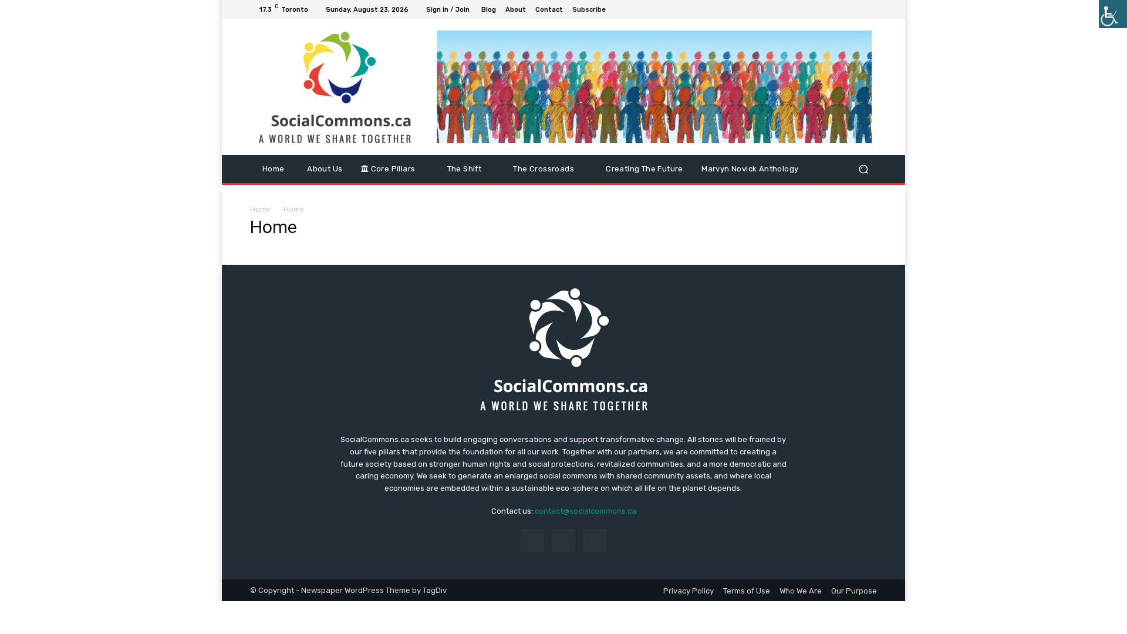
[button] (863, 169)
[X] (870, 9)
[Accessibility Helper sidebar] (1113, 14)
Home (260, 209)
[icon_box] (595, 11)
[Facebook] (842, 9)
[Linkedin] (856, 9)
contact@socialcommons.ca (585, 511)
